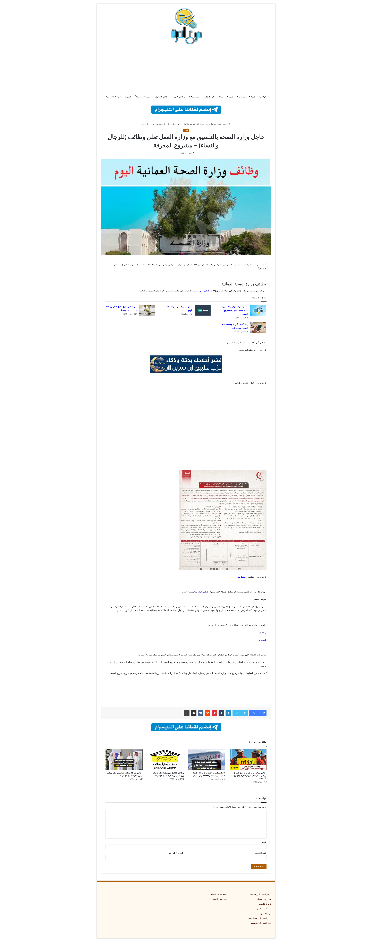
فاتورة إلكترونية (265, 904)
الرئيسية (262, 96)
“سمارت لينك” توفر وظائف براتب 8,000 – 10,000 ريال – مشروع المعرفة (234, 310)
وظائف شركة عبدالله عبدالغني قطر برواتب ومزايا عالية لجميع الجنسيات (125, 774)
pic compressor (264, 899)
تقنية (253, 96)
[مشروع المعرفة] (186, 26)
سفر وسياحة (194, 96)
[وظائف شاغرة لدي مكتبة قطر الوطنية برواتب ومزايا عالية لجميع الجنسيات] (165, 759)
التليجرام (263, 639)
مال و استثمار (209, 96)
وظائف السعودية (161, 96)
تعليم (231, 96)
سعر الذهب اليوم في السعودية (258, 918)
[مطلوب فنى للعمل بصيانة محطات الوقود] (203, 310)
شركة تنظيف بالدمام (219, 894)
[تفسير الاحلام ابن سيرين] (186, 364)
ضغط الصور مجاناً (143, 96)
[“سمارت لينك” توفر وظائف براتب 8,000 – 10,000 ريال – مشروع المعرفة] (258, 310)
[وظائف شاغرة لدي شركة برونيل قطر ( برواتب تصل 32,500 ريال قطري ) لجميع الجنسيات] (248, 759)
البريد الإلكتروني (260, 853)
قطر (218, 124)
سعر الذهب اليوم (264, 908)
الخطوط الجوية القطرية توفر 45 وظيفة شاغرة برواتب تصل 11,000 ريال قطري (209, 774)
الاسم (264, 842)
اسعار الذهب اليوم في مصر (260, 894)
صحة (221, 96)
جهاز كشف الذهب (220, 899)
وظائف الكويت (178, 96)
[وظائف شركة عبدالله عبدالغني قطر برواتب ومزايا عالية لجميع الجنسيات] (124, 759)
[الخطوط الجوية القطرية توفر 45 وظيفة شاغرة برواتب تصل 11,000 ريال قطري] (206, 759)
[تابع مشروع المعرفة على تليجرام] (186, 109)
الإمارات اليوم (265, 913)
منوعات (242, 96)
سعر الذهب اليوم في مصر (260, 923)
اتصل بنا (128, 96)
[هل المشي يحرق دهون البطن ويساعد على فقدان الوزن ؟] (147, 310)
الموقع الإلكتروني (176, 853)
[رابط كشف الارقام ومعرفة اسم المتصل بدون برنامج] (258, 327)
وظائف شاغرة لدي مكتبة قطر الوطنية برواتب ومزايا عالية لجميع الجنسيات (168, 774)
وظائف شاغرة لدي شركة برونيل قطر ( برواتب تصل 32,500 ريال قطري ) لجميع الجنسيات (250, 775)
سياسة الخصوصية (113, 96)
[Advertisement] (186, 69)
